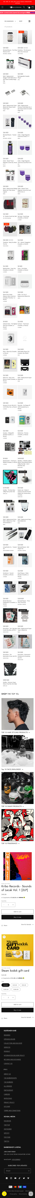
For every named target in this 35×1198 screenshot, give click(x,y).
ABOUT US (7, 1074)
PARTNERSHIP (8, 1090)
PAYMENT (7, 1051)
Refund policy (28, 1191)
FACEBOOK (7, 1121)
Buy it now (17, 917)
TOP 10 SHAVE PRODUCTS (11, 806)
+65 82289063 (16, 1159)
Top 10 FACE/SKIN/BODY (11, 769)
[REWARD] (4, 1193)
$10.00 (6, 985)
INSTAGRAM (7, 1129)
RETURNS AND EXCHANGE (12, 1059)
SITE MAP (7, 1106)
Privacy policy (13, 1194)
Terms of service (23, 1194)
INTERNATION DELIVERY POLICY (14, 1055)
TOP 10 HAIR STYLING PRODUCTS (14, 732)
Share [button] (5, 925)
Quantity (3, 901)
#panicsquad (20, 1191)
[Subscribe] (28, 1171)
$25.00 (15, 985)
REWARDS (7, 1035)
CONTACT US (8, 1063)
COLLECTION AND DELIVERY (13, 1043)
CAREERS (7, 1094)
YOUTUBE (7, 1137)
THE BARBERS (8, 1082)
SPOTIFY (6, 1133)
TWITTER (7, 1125)
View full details (26, 924)
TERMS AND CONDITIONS (12, 1110)
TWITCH (6, 1141)
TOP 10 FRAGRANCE (9, 843)
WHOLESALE (8, 1098)
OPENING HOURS (9, 1039)
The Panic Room (11, 1191)
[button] (2, 7)
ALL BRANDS (8, 1086)
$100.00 (6, 989)
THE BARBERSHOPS (10, 1078)
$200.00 (15, 989)
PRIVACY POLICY (9, 1102)
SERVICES (7, 1047)
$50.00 (24, 985)
